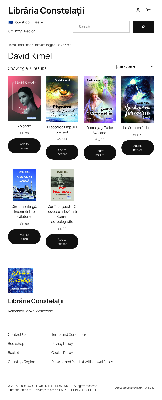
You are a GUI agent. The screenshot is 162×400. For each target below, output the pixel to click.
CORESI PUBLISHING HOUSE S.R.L (75, 390)
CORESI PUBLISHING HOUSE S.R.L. (49, 386)
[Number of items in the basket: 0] (148, 10)
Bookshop (24, 45)
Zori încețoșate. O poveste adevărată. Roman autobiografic (62, 214)
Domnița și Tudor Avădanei (99, 130)
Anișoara (24, 125)
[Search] (143, 27)
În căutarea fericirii (138, 127)
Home (12, 45)
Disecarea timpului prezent (62, 129)
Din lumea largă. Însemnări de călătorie (24, 211)
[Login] (138, 10)
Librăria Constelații (46, 10)
